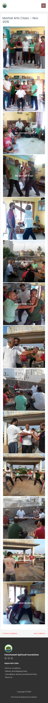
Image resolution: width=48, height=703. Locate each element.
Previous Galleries (9, 633)
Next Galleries (40, 633)
